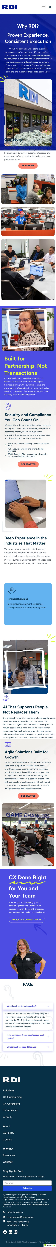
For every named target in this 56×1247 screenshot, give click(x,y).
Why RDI (8, 1148)
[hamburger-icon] (44, 7)
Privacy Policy (44, 1242)
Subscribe (27, 1188)
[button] (28, 1006)
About (6, 1126)
